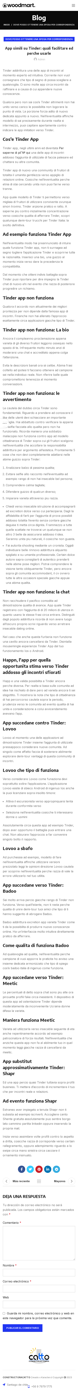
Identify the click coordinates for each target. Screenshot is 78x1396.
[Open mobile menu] (73, 5)
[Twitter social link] (30, 1169)
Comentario (12, 1222)
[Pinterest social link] (39, 1169)
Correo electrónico (17, 1281)
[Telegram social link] (56, 1169)
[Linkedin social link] (47, 1169)
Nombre (10, 1265)
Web (6, 1297)
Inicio (7, 24)
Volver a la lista (39, 1181)
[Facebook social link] (21, 1169)
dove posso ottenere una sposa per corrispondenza (44, 24)
